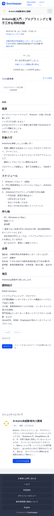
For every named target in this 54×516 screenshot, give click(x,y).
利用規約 (27, 490)
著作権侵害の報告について (27, 501)
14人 (15, 426)
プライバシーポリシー (27, 496)
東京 (21, 426)
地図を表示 (10, 46)
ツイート (17, 332)
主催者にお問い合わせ (27, 478)
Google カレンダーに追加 (15, 34)
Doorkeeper (32, 512)
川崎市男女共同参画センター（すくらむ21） (24, 41)
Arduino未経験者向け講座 (20, 11)
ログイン (7, 346)
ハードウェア (29, 426)
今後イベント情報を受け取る (27, 64)
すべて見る (47, 78)
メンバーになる (22, 461)
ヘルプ (27, 484)
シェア (7, 332)
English (27, 507)
